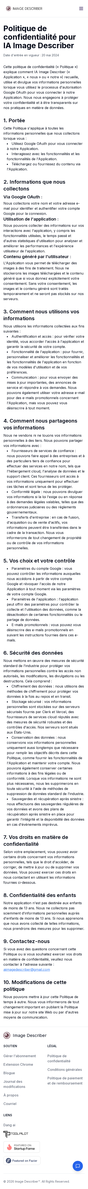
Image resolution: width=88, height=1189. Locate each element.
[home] (24, 8)
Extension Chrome (18, 1064)
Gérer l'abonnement (19, 1056)
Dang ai (9, 1125)
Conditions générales (64, 1069)
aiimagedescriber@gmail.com (26, 969)
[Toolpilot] (22, 1134)
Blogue (9, 1073)
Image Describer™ (27, 1181)
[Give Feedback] (78, 1166)
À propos (10, 1095)
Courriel (9, 1104)
